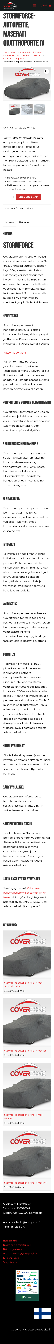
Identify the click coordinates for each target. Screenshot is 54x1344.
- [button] (4, 197)
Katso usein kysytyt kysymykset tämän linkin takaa (25, 892)
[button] (46, 71)
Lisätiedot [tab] (24, 222)
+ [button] (13, 197)
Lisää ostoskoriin (28, 197)
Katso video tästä (14, 352)
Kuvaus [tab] (9, 222)
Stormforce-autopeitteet (21, 208)
